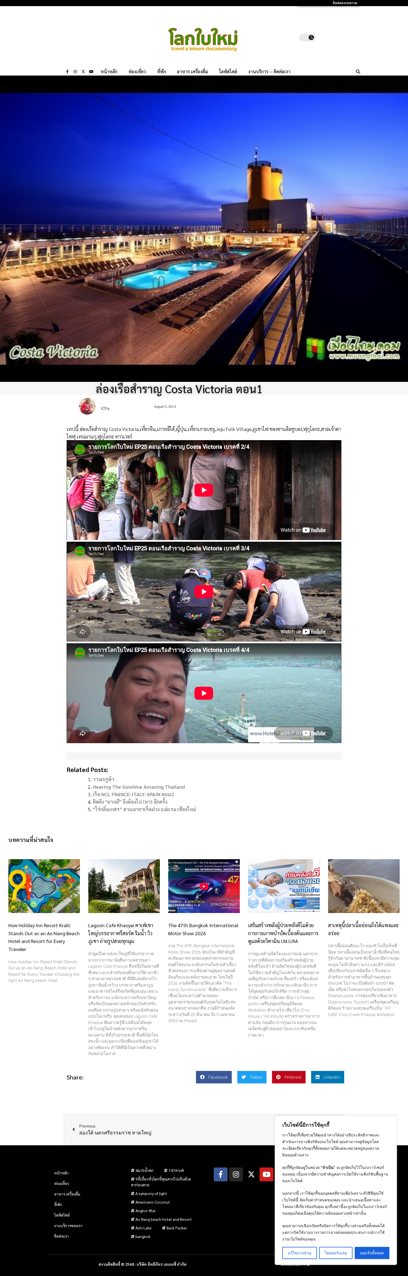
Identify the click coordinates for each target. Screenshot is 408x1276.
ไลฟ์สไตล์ (228, 71)
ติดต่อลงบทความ (345, 3)
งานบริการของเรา (68, 1225)
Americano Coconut (152, 1201)
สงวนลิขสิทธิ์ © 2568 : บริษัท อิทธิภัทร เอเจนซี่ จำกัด (143, 1264)
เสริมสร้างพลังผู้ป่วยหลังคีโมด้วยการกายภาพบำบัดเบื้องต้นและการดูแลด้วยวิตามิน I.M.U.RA (283, 933)
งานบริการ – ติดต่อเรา (269, 71)
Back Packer (177, 1227)
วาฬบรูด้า (103, 779)
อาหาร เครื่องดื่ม (192, 71)
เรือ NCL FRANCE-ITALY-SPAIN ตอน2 (133, 794)
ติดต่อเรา (61, 1236)
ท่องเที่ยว (137, 71)
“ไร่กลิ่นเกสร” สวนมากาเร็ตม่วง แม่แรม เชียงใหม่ (144, 809)
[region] (336, 1190)
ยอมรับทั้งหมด (372, 1252)
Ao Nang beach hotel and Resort (163, 1219)
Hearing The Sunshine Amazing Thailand (139, 786)
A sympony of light (151, 1193)
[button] (214, 1077)
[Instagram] (75, 71)
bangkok (142, 1236)
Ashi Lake (143, 1227)
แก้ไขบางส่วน (299, 1252)
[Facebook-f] (67, 71)
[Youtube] (91, 71)
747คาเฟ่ (176, 1170)
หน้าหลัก (109, 71)
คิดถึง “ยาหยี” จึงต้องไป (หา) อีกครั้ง (130, 801)
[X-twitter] (83, 71)
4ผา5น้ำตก (144, 1170)
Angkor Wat (145, 1210)
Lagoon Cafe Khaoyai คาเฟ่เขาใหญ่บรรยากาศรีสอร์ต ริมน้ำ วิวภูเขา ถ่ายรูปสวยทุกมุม (120, 933)
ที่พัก (161, 71)
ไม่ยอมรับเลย (336, 1252)
